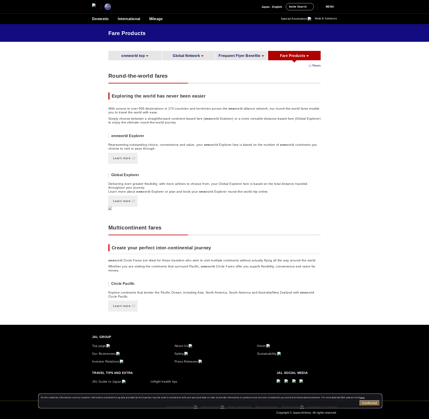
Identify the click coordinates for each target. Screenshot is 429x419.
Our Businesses (104, 353)
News (316, 65)
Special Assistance (294, 18)
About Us (181, 346)
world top (133, 56)
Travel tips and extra (112, 373)
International (129, 19)
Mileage (156, 19)
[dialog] (210, 401)
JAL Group (101, 337)
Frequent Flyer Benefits (240, 56)
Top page (99, 346)
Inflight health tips (164, 381)
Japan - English (271, 6)
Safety (179, 353)
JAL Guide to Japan (107, 381)
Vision (261, 346)
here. (362, 397)
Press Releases (186, 361)
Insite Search (298, 6)
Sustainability (267, 353)
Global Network (186, 56)
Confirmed (369, 403)
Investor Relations (105, 361)
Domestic (100, 19)
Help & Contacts (326, 18)
